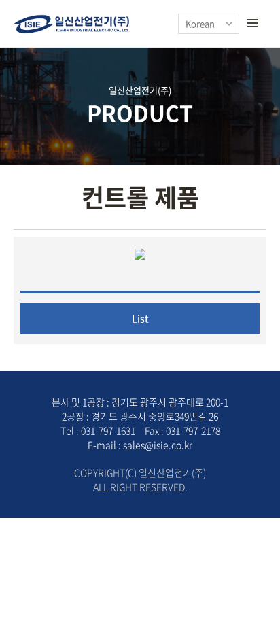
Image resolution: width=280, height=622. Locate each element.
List (140, 318)
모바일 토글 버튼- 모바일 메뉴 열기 (252, 23)
